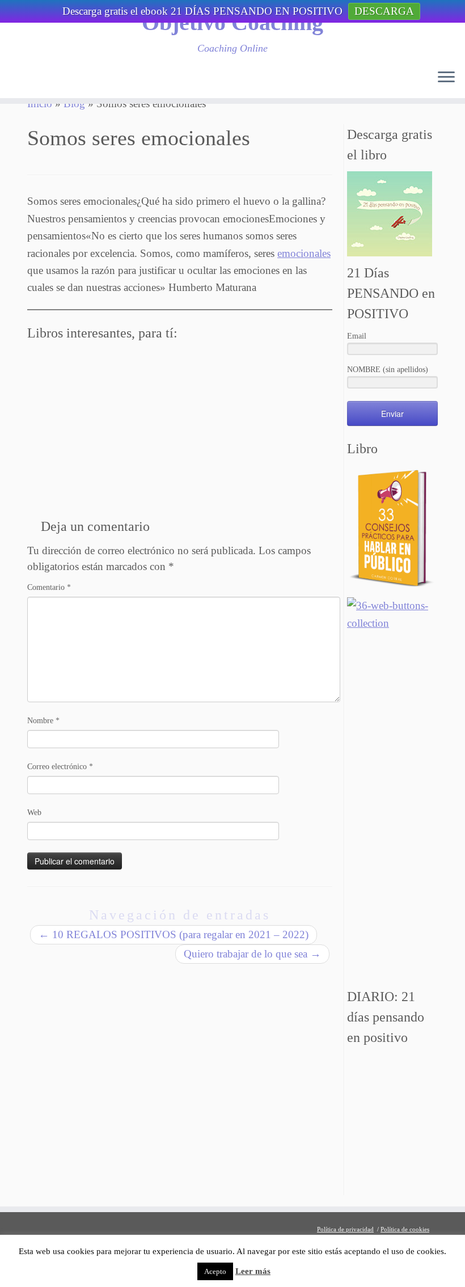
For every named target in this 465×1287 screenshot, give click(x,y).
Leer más (252, 1271)
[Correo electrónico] (40, 80)
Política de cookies (405, 1229)
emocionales (304, 253)
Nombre (43, 720)
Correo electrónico (60, 766)
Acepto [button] (215, 1271)
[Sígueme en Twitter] (58, 80)
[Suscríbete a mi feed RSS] (22, 80)
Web (34, 812)
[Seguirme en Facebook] (76, 80)
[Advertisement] (392, 810)
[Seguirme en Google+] (95, 80)
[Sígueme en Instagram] (113, 80)
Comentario (49, 587)
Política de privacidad (345, 1229)
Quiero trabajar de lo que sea (252, 954)
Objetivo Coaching (232, 22)
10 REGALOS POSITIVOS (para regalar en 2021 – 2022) (173, 934)
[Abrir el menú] (446, 77)
